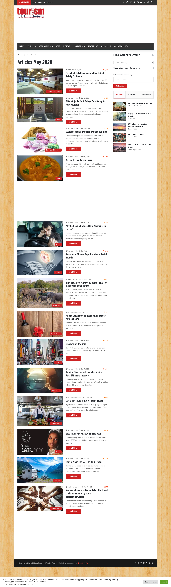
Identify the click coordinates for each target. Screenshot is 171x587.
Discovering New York (76, 344)
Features (30, 46)
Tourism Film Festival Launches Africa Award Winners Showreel (84, 373)
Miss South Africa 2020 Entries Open (83, 433)
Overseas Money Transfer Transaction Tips (86, 131)
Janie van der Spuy (74, 279)
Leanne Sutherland (74, 312)
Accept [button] (164, 582)
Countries (79, 46)
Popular (131, 94)
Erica (69, 70)
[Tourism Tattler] (30, 13)
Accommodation (121, 46)
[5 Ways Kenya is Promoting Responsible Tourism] (119, 127)
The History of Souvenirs (136, 134)
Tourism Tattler (72, 98)
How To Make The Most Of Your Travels (84, 462)
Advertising (93, 46)
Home (21, 46)
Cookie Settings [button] (151, 582)
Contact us (106, 46)
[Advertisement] (109, 24)
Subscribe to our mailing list (123, 75)
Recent (119, 94)
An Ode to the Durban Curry (79, 160)
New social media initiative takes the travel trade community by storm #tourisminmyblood (87, 493)
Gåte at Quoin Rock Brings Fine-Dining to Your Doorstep (85, 103)
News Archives (45, 46)
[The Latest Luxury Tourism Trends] (119, 106)
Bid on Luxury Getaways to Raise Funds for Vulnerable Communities (86, 284)
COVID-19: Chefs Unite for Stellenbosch (84, 400)
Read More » (73, 91)
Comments (146, 94)
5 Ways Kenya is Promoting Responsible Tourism (51, 2)
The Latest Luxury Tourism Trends (140, 103)
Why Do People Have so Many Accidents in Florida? (86, 227)
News (58, 46)
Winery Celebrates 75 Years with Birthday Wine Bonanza (86, 317)
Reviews (66, 46)
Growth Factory (83, 563)
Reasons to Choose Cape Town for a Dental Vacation (86, 255)
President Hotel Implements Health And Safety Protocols (85, 74)
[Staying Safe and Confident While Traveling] (119, 116)
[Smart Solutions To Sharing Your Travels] (119, 147)
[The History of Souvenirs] (119, 137)
